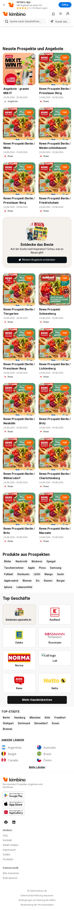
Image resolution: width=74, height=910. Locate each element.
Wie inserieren (11, 873)
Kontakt (7, 840)
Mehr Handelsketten (37, 700)
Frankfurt (60, 717)
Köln (47, 717)
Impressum (9, 849)
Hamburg (19, 717)
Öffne (65, 4)
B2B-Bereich (10, 878)
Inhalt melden (10, 845)
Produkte (8, 859)
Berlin (6, 717)
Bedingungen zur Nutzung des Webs (37, 900)
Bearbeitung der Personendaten (37, 904)
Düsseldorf (41, 723)
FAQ (5, 835)
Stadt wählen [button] (62, 21)
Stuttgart (8, 723)
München (35, 717)
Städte (6, 854)
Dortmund (24, 723)
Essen (55, 723)
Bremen (7, 729)
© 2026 (37, 890)
